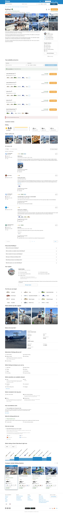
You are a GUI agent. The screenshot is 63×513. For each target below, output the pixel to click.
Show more (8, 388)
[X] (7, 508)
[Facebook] (5, 508)
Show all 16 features (50, 53)
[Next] (57, 305)
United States (9, 6)
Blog (6, 498)
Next (55, 241)
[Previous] (55, 305)
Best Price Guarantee (54, 11)
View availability (53, 91)
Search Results (22, 6)
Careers (6, 497)
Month (7, 446)
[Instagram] (9, 508)
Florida (13, 6)
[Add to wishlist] (49, 10)
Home (6, 6)
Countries (29, 496)
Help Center (41, 496)
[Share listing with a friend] (47, 10)
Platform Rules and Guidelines (44, 501)
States (29, 497)
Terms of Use (41, 497)
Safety (6, 501)
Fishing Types (18, 497)
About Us (6, 496)
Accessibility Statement (42, 502)
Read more (19, 161)
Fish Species (18, 498)
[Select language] (43, 1)
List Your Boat (48, 1)
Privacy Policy (41, 498)
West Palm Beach (17, 6)
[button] (31, 76)
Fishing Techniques (19, 496)
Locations (29, 498)
